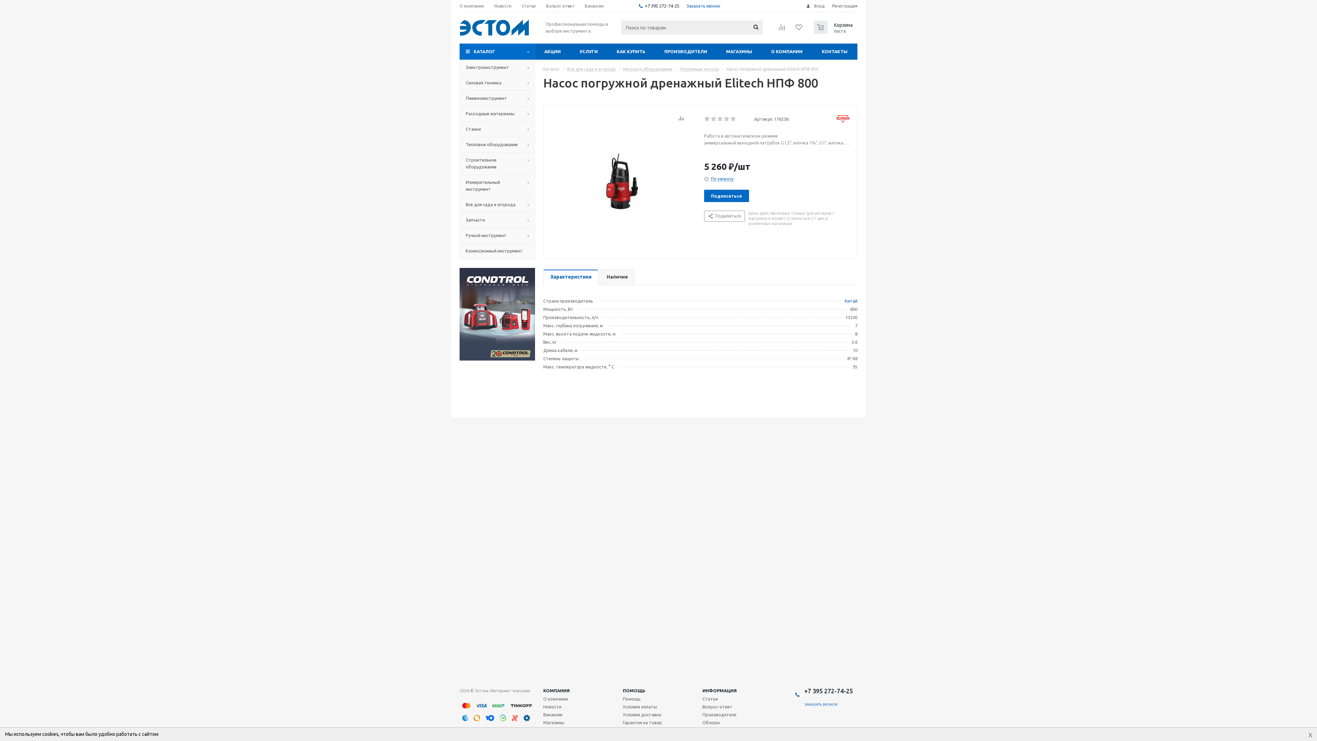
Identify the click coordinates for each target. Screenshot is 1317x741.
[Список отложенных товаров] (799, 29)
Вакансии (552, 714)
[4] (727, 119)
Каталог (484, 51)
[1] (707, 119)
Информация (719, 690)
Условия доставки (642, 714)
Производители (685, 51)
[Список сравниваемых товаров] (782, 29)
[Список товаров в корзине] (834, 32)
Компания (556, 690)
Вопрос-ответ (717, 706)
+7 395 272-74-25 (662, 5)
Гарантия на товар (642, 722)
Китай (851, 300)
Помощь (634, 690)
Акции (552, 51)
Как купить (631, 51)
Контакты (834, 51)
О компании (787, 51)
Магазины (739, 51)
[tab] (570, 277)
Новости (552, 706)
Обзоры (711, 722)
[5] (733, 119)
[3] (720, 119)
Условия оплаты (640, 706)
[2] (714, 119)
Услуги (589, 51)
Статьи (710, 698)
